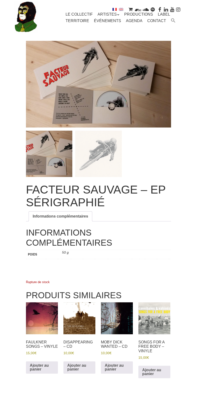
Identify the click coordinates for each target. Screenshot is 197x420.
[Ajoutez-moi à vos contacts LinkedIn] (166, 9)
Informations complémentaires (60, 216)
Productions (138, 14)
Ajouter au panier (39, 367)
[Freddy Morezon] (26, 26)
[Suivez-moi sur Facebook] (160, 9)
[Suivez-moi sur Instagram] (178, 9)
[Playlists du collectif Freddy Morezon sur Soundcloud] (145, 9)
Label (164, 14)
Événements (107, 21)
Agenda (134, 21)
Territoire (77, 21)
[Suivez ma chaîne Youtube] (172, 9)
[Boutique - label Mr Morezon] (130, 9)
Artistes (107, 14)
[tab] (60, 216)
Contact (156, 21)
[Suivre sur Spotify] (153, 9)
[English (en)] (121, 9)
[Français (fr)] (114, 9)
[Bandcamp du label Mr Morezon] (138, 9)
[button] (173, 21)
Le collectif (79, 14)
